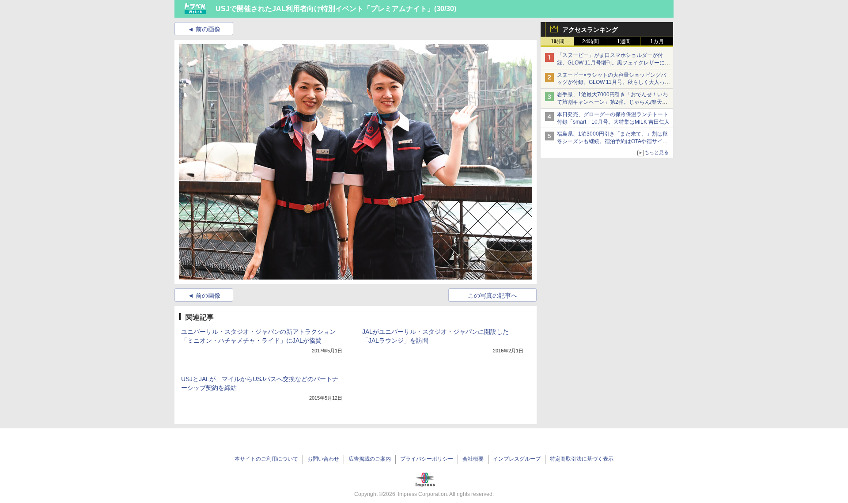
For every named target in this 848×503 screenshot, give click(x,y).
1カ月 (657, 41)
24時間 (590, 41)
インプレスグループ (517, 459)
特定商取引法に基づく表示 (581, 459)
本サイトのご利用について (266, 459)
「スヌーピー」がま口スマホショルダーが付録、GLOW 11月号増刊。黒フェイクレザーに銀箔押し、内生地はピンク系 (613, 62)
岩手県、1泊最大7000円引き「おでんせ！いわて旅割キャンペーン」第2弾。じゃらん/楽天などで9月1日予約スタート (612, 102)
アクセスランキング (590, 29)
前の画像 (208, 29)
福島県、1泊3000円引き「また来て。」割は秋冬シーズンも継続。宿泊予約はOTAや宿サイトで (612, 141)
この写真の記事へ (492, 295)
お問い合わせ (323, 459)
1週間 (624, 41)
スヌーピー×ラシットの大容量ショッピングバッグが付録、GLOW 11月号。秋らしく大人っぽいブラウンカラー (613, 82)
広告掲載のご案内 (369, 459)
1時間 (557, 41)
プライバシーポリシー (426, 459)
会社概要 (473, 459)
